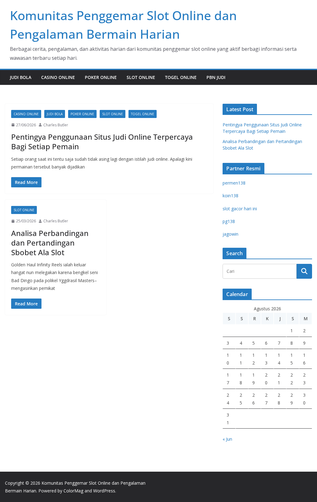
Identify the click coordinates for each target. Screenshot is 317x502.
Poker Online (101, 77)
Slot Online (141, 77)
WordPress (104, 491)
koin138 (230, 196)
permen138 (234, 183)
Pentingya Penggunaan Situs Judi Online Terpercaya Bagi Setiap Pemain (102, 141)
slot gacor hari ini (240, 209)
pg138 (229, 221)
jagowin (230, 234)
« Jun (227, 439)
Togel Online (181, 77)
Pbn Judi (215, 77)
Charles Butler (55, 125)
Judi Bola (20, 77)
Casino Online (58, 77)
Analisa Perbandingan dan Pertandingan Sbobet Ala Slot (50, 242)
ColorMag (73, 491)
